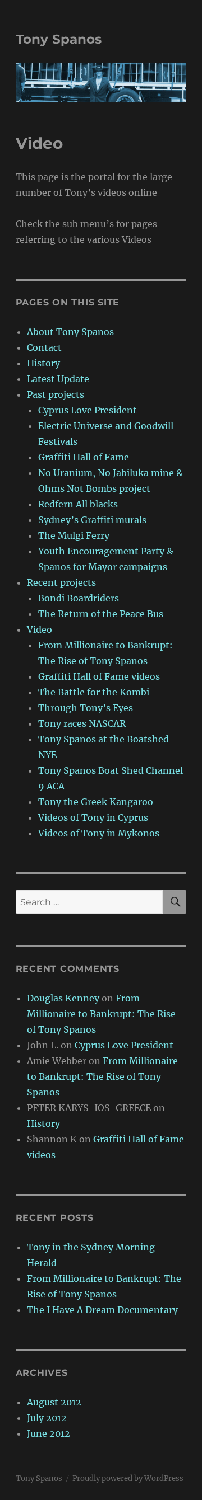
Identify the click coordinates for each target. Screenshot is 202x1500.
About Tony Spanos (70, 331)
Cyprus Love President (87, 410)
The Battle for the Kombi (93, 692)
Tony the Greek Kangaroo (95, 801)
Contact (44, 347)
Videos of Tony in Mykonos (98, 833)
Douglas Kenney (63, 998)
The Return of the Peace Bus (100, 613)
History (43, 363)
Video (39, 629)
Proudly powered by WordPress (127, 1478)
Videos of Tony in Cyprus (93, 817)
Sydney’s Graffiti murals (92, 519)
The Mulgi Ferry (73, 535)
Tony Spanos (59, 39)
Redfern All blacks (78, 504)
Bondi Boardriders (78, 598)
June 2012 (48, 1433)
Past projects (55, 394)
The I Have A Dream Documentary (102, 1309)
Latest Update (58, 378)
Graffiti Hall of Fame (83, 457)
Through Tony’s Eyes (85, 707)
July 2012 (47, 1417)
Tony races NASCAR (82, 723)
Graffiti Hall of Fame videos (99, 676)
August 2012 (54, 1402)
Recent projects (61, 582)
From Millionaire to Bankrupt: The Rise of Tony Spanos (101, 1014)
